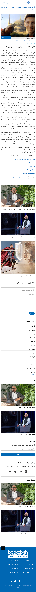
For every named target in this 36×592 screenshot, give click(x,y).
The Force (32, 162)
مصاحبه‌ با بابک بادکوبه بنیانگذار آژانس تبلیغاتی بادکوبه (22, 237)
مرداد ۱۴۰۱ (32, 360)
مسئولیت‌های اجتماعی (28, 572)
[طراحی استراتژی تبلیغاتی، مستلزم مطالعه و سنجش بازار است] (18, 196)
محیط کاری (13, 568)
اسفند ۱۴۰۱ (32, 349)
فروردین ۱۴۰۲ (31, 345)
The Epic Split (31, 170)
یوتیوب (5, 177)
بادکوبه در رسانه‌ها (29, 568)
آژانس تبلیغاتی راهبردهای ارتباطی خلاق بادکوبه (15, 585)
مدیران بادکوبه (13, 560)
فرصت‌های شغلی (12, 572)
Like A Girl (32, 166)
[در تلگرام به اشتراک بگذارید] (16, 42)
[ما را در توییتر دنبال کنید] (15, 581)
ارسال (31, 313)
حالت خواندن (7, 37)
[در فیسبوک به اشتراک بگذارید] (23, 42)
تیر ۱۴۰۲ (32, 341)
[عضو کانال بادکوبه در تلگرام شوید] (11, 581)
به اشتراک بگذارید (31, 43)
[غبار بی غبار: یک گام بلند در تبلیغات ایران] (18, 257)
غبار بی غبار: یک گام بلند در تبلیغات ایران (25, 275)
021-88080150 (7, 2)
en (3, 2)
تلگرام (15, 471)
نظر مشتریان (30, 564)
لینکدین (20, 471)
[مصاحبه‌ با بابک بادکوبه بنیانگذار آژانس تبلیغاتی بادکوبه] (18, 224)
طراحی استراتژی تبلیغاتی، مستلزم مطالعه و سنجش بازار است (19, 209)
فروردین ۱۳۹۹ (31, 372)
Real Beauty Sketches (29, 173)
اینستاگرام (26, 471)
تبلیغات (12, 177)
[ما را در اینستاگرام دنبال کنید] (19, 581)
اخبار (33, 381)
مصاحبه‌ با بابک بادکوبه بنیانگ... (27, 434)
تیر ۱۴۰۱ (32, 364)
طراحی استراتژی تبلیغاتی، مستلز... (26, 407)
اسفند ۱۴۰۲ (32, 330)
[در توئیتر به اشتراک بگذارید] (21, 42)
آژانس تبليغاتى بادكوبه (22, 177)
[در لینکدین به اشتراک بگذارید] (18, 42)
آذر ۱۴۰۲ (32, 337)
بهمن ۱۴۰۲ (32, 334)
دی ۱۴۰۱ (32, 353)
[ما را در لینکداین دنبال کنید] (24, 581)
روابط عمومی (30, 480)
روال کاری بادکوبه (12, 564)
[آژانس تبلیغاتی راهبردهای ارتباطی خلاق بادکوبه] (28, 2)
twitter (10, 471)
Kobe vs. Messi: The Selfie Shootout (25, 159)
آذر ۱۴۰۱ (32, 357)
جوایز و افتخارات (29, 560)
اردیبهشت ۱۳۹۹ (31, 368)
